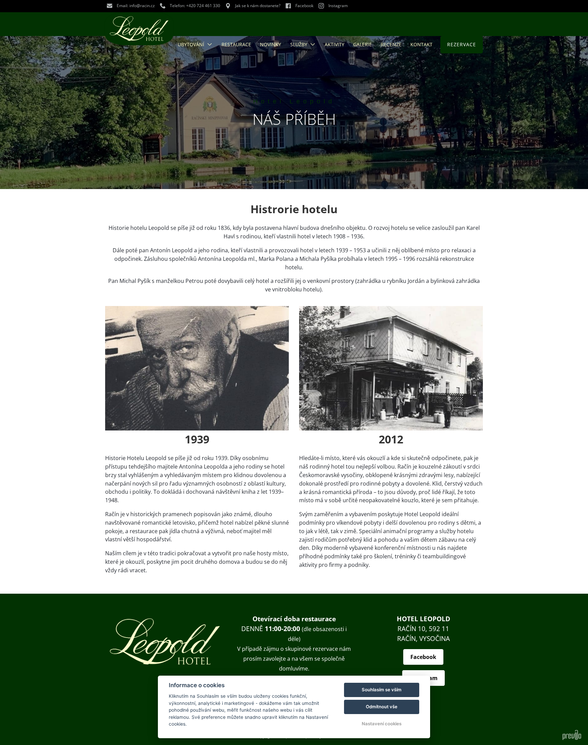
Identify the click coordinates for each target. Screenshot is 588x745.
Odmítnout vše (381, 706)
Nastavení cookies (382, 723)
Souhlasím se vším (382, 689)
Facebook (423, 657)
